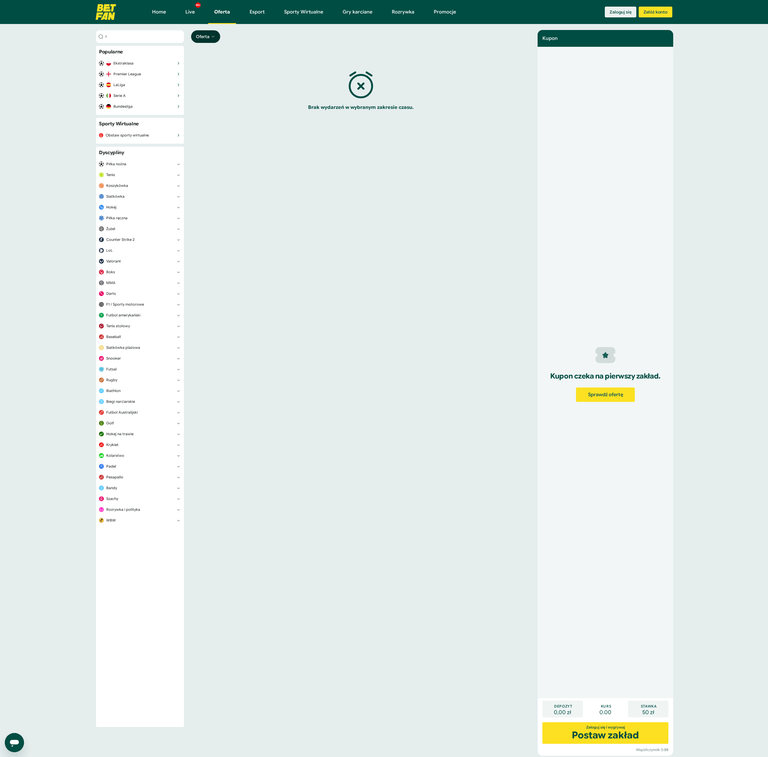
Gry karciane (357, 12)
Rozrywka (403, 12)
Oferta (222, 12)
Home (159, 12)
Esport (257, 12)
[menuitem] (140, 63)
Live (192, 9)
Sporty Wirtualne (303, 12)
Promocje (445, 12)
